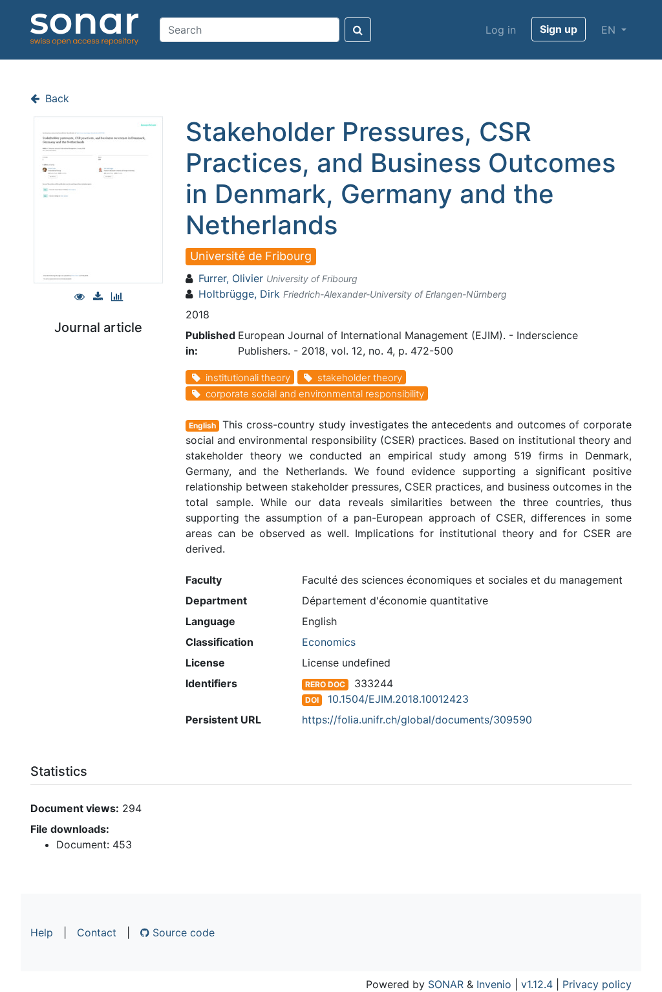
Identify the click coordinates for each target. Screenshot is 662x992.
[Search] (358, 29)
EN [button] (610, 29)
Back (55, 98)
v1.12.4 (537, 984)
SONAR (446, 984)
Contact (96, 932)
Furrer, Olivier (230, 278)
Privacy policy (597, 984)
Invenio (493, 984)
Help (41, 932)
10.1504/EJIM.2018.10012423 (398, 698)
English (202, 425)
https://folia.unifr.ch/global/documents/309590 (417, 719)
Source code (182, 932)
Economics (329, 641)
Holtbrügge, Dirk (239, 293)
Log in (501, 29)
